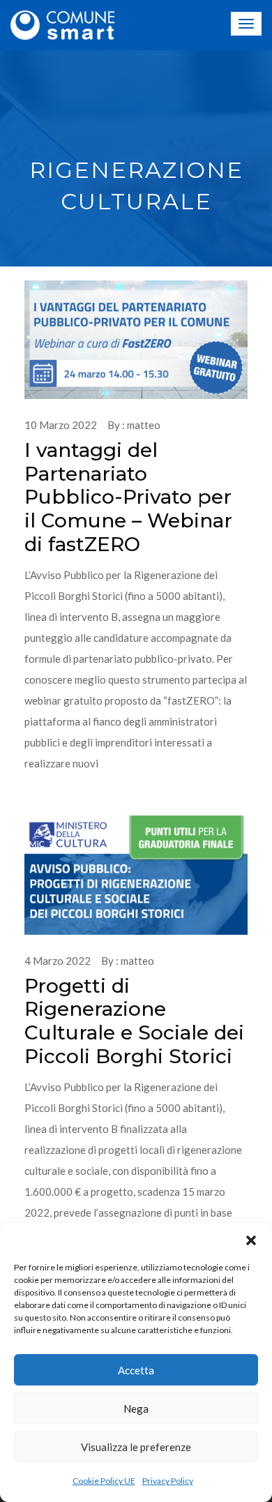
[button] (251, 1240)
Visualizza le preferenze (136, 1447)
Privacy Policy (167, 1480)
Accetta (136, 1370)
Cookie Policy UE (104, 1480)
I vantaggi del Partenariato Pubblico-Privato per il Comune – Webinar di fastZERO (128, 496)
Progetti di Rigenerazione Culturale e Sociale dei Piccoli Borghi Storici (134, 1021)
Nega (136, 1408)
